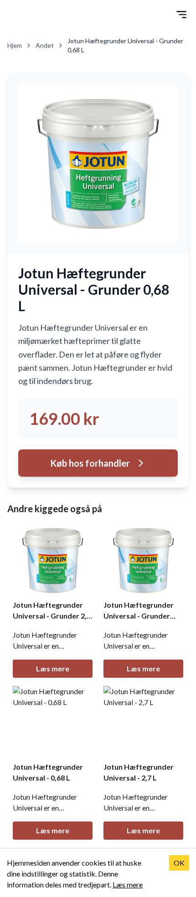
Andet (45, 45)
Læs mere (52, 668)
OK (179, 862)
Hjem (14, 45)
